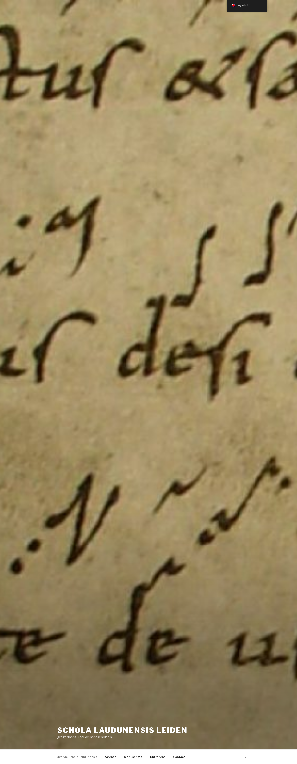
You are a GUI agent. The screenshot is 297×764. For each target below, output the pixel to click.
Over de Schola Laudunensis (77, 757)
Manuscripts (133, 757)
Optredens (157, 757)
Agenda (110, 757)
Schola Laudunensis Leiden (122, 730)
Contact (179, 757)
